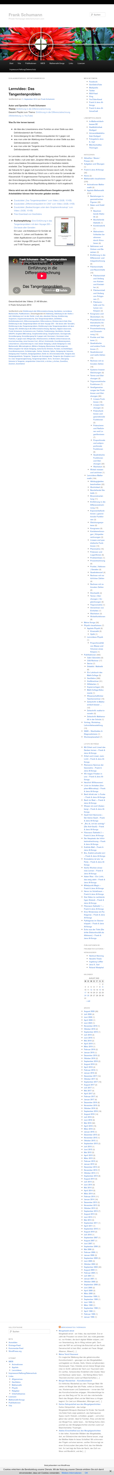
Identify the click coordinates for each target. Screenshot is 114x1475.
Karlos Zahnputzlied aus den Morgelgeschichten (80, 1404)
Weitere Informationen (71, 1472)
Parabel (57, 348)
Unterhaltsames (18, 1393)
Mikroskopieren (25, 346)
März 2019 (88, 1046)
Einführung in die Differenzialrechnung (33, 108)
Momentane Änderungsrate (57, 346)
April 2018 (88, 1067)
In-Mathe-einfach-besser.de (59, 338)
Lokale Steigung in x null (60, 343)
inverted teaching (15, 341)
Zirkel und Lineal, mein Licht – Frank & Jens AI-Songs (94, 759)
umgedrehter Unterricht (34, 361)
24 (85, 995)
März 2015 (88, 1158)
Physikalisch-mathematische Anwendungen (97, 322)
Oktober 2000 (89, 1281)
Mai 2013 (87, 1220)
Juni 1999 (88, 1302)
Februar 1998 (89, 1314)
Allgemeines (17, 1379)
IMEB (42, 63)
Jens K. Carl (94, 964)
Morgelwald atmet (66, 1330)
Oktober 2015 (89, 1140)
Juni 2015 (88, 1149)
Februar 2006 (89, 1252)
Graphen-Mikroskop (23, 333)
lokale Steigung (45, 343)
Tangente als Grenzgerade (41, 356)
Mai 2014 (87, 1187)
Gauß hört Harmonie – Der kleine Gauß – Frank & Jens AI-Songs (94, 817)
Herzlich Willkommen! (93, 782)
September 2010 (91, 1228)
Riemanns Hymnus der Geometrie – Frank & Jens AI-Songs (94, 768)
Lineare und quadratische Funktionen (97, 543)
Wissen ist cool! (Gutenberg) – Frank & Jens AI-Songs (94, 809)
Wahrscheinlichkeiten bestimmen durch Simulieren (99, 237)
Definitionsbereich (16, 321)
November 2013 (90, 1205)
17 (85, 992)
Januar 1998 (89, 1317)
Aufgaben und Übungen (94, 163)
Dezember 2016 (90, 1102)
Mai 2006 (87, 1249)
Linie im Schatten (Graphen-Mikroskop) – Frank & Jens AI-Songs (94, 788)
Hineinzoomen (42, 338)
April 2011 (88, 1225)
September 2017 (91, 1081)
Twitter (92, 90)
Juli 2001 (88, 1275)
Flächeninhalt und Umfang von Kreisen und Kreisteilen (99, 281)
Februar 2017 (89, 1096)
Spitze (52, 351)
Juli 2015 (88, 1146)
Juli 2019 (88, 1034)
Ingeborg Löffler (96, 961)
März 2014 (88, 1193)
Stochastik (94, 593)
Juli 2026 (88, 1014)
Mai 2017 (87, 1090)
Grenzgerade (65, 333)
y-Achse (56, 361)
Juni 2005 (88, 1261)
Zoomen (12, 363)
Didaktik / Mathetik (95, 666)
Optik (92, 634)
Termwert (56, 358)
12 (91, 989)
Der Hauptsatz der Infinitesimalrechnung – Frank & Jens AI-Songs (94, 841)
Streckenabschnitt (56, 353)
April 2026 (88, 1020)
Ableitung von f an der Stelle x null (25, 316)
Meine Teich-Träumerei (68, 1354)
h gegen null (21, 338)
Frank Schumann (25, 15)
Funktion (40, 331)
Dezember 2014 (90, 1167)
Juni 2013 (88, 1217)
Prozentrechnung (97, 560)
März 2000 (88, 1293)
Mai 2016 (87, 1123)
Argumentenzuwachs (25, 318)
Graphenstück (54, 333)
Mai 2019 (87, 1040)
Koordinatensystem (62, 341)
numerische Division (45, 348)
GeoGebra (58, 311)
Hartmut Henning (96, 955)
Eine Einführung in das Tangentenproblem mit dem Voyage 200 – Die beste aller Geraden (33, 224)
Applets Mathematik (95, 190)
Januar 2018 (89, 1073)
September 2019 (91, 1031)
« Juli (88, 1001)
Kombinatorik (99, 225)
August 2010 (89, 1231)
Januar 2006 (89, 1255)
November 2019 (90, 1026)
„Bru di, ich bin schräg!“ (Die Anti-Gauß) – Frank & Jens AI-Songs (94, 826)
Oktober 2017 (89, 1079)
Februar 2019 (89, 1049)
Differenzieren (46, 321)
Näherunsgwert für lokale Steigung (22, 348)
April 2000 (88, 1290)
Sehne (39, 351)
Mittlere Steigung (38, 346)
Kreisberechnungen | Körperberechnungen (97, 534)
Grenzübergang (15, 336)
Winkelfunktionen (97, 616)
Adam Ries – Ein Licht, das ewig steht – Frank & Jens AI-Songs (94, 879)
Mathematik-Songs (57, 63)
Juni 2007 (88, 1243)
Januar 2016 (89, 1131)
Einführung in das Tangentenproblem (23, 326)
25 (88, 995)
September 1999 (91, 1299)
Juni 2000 (88, 1287)
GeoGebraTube (95, 84)
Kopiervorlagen (93, 687)
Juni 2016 (88, 1120)
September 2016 (91, 1111)
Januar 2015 (89, 1164)
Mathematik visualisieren (94, 178)
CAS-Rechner (92, 660)
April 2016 (88, 1126)
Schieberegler (30, 351)
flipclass (53, 328)
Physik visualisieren (92, 625)
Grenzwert (51, 336)
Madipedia (93, 87)
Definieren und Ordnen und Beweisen (97, 249)
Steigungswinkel (34, 353)
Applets (15, 1367)
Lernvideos (16, 1370)
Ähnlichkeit (95, 487)
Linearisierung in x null (29, 343)
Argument (13, 318)
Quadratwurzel (96, 572)
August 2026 (89, 1011)
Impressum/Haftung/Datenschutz (22, 69)
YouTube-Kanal (95, 99)
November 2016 (90, 1105)
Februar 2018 (89, 1070)
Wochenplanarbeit (92, 737)
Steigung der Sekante (64, 351)
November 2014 (90, 1170)
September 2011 (91, 1223)
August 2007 (89, 1240)
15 (100, 989)
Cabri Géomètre (94, 657)
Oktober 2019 (89, 1029)
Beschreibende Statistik (99, 214)
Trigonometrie (96, 604)
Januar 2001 (89, 1278)
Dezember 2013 (90, 1202)
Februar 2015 (89, 1161)
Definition (58, 318)
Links (71, 63)
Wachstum (97, 466)
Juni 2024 (88, 1023)
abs (41, 316)
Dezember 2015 (90, 1134)
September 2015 (91, 1143)
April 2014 (88, 1190)
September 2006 (91, 1246)
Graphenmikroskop (39, 333)
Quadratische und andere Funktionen (97, 346)
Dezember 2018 (90, 1055)
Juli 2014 (88, 1181)
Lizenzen (81, 63)
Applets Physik (93, 628)
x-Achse (48, 361)
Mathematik (13, 346)
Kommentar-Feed (16, 1348)
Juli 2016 (88, 1117)
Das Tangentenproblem (44, 318)
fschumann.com (29, 331)
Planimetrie (95, 548)
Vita (19, 63)
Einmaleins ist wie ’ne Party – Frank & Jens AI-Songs (94, 862)
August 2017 (89, 1084)
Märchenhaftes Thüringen (73, 1327)
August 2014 (89, 1178)
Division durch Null (59, 321)
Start (11, 63)
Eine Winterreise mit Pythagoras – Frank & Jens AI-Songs (94, 914)
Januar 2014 (89, 1199)
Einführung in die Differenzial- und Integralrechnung (97, 258)
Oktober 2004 (89, 1264)
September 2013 (91, 1211)
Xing (91, 96)
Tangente (27, 356)
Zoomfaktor (20, 363)
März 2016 (88, 1128)
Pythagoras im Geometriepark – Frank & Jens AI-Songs (94, 923)
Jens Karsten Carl (30, 341)
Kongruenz (95, 528)
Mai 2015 (87, 1152)
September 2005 (91, 1258)
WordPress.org (15, 1351)
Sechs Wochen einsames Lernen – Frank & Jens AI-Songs (93, 870)
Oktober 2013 (89, 1208)
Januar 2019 (89, 1052)
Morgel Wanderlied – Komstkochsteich (75, 1380)
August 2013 (89, 1214)
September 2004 (91, 1267)
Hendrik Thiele (95, 958)
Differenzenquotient (31, 321)
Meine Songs (89, 622)
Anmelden (13, 1342)
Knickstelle (49, 341)
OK (86, 1472)
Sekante (46, 351)
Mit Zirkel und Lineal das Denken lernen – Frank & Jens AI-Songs (94, 750)
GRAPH (12, 333)
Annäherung (62, 316)
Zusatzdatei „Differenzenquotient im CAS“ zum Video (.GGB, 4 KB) (44, 203)
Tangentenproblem (39, 358)
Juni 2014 (88, 1184)
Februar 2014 (89, 1196)
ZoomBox (64, 361)
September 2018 (91, 1061)
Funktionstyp (49, 331)
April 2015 (88, 1155)
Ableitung (49, 313)
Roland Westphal (96, 967)
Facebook (93, 81)
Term (50, 358)
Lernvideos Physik (95, 637)
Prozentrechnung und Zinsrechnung (97, 331)
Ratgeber (15, 1390)
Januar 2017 (89, 1099)
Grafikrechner (93, 681)
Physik (15, 1388)
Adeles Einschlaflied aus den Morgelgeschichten (80, 1430)
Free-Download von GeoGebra (28, 213)
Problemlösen (96, 557)
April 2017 (88, 1093)
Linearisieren (14, 343)
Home (86, 175)
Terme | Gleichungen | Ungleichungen (96, 598)
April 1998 (88, 1311)
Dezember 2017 (90, 1076)
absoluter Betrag (50, 316)
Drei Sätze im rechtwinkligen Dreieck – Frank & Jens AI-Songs (94, 900)
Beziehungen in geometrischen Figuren (97, 199)
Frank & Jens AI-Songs (94, 169)
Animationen (17, 1364)
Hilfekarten (91, 684)
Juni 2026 (88, 1017)
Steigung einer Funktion (18, 353)
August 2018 (89, 1064)
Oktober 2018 (89, 1058)
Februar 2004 (89, 1272)
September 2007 (91, 1237)
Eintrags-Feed (15, 1345)
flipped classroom (64, 328)
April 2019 (88, 1043)
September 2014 (91, 1175)
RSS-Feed (93, 93)
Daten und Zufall (97, 205)
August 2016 (89, 1114)
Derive (89, 663)
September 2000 (91, 1284)
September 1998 (91, 1308)
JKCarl (41, 341)
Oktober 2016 (89, 1108)
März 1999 (88, 1305)
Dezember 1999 (90, 1296)
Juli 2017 (88, 1087)
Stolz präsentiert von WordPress (57, 1465)
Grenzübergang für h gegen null (34, 336)
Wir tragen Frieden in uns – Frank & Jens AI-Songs (93, 776)
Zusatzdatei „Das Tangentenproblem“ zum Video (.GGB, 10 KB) (43, 200)
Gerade (67, 331)
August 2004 (89, 1270)
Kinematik (94, 631)
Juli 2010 (88, 1234)
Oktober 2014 (89, 1173)
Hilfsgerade (31, 338)
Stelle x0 (45, 353)
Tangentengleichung (23, 358)
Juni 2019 (88, 1037)
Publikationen (30, 63)
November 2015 (90, 1137)
